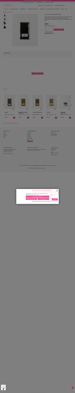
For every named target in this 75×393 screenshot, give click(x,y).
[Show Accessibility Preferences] (72, 388)
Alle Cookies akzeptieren (37, 196)
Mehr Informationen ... (35, 194)
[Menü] (5, 385)
